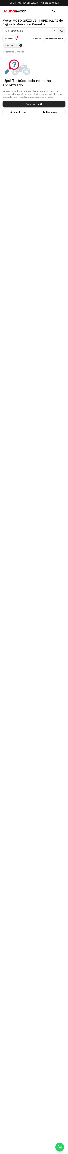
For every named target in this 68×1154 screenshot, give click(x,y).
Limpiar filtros (18, 112)
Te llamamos (50, 112)
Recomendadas (54, 38)
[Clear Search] (54, 31)
